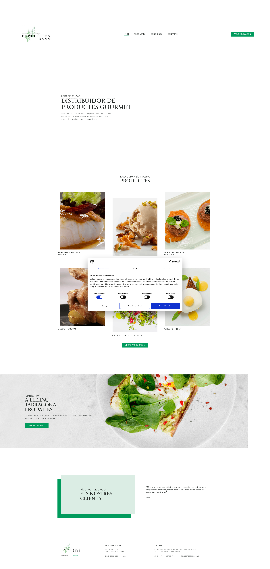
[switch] (123, 297)
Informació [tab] (167, 269)
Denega (104, 306)
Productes (139, 34)
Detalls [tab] (135, 269)
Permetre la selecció (135, 306)
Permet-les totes (165, 306)
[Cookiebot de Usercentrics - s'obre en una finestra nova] (171, 261)
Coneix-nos (156, 34)
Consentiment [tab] (103, 269)
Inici (126, 34)
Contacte (173, 34)
